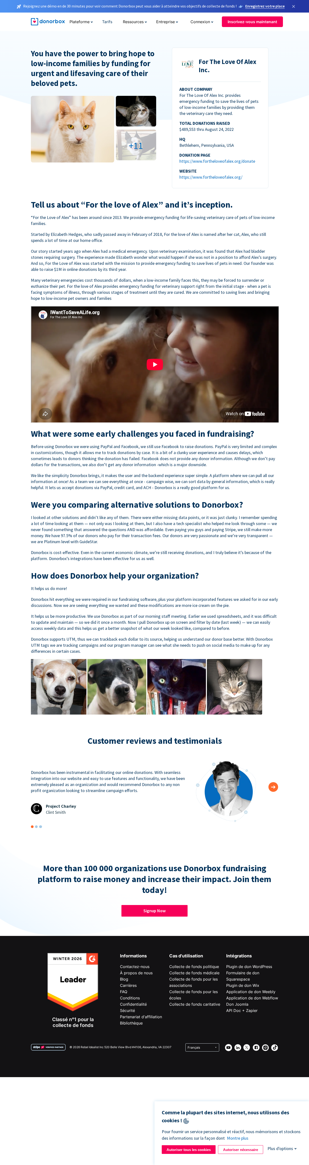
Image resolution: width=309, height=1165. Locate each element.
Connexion (200, 21)
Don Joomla (237, 1004)
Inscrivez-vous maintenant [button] (252, 21)
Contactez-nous (134, 966)
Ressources (133, 21)
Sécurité (127, 1010)
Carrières (128, 985)
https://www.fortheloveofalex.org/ (210, 177)
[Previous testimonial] (273, 787)
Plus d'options (280, 1148)
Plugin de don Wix (242, 985)
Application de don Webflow (252, 998)
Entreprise (165, 21)
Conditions (130, 998)
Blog (124, 979)
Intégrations (239, 955)
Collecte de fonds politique (194, 966)
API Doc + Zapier (242, 1010)
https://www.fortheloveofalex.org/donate (217, 161)
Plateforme (80, 21)
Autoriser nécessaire (240, 1150)
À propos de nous (136, 972)
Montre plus (237, 1138)
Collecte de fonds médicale (194, 972)
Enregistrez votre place (265, 6)
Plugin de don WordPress (249, 966)
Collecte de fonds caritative (194, 1004)
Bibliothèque (131, 1023)
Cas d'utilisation (186, 955)
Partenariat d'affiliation (141, 1016)
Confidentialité (133, 1004)
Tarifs (107, 21)
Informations (133, 955)
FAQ (123, 991)
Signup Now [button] (154, 910)
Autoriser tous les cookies (189, 1150)
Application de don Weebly (250, 991)
